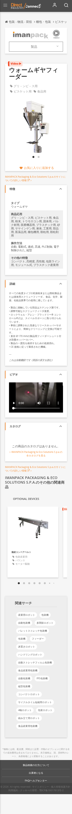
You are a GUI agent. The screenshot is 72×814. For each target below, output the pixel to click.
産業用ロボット (26, 615)
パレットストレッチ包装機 (32, 630)
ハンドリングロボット (30, 654)
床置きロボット (26, 646)
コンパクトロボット (29, 694)
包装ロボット (45, 710)
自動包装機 (24, 622)
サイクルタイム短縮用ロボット (35, 702)
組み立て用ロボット (29, 718)
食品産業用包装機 (27, 670)
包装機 (45, 615)
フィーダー (38, 638)
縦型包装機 (24, 686)
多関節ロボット (45, 622)
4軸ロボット (25, 710)
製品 (34, 46)
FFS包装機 (42, 678)
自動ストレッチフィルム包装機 (35, 662)
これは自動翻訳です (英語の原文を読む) (31, 360)
